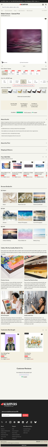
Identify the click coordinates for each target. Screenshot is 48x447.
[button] (5, 73)
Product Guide (44, 68)
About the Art (5, 119)
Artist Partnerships (4, 434)
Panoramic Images (38, 173)
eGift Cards (25, 432)
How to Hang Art (15, 430)
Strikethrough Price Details (17, 436)
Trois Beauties (27, 353)
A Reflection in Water (28, 172)
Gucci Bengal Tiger (5, 353)
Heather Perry (3, 354)
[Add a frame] (4, 62)
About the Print (5, 143)
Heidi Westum (3, 173)
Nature (15, 10)
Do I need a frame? (43, 87)
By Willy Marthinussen (5, 15)
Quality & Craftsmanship (5, 430)
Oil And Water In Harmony (6, 172)
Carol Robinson (27, 354)
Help (13, 428)
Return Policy (14, 432)
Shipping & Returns (6, 150)
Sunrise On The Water (17, 172)
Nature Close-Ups (22, 10)
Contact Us (14, 438)
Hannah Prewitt (15, 173)
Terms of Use (3, 436)
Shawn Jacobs (26, 173)
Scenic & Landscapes (8, 10)
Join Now (25, 415)
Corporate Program (27, 428)
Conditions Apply (34, 106)
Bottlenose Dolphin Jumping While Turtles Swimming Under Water (40, 172)
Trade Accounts (26, 430)
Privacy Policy (3, 432)
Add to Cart (24, 445)
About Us (2, 428)
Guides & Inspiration (16, 434)
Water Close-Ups (29, 10)
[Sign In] (43, 4)
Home (2, 10)
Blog (2, 438)
